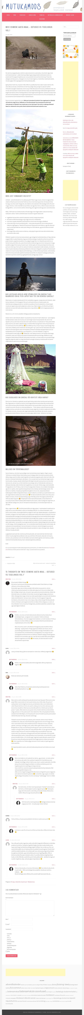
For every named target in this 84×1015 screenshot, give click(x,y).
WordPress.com (56, 1012)
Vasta (53, 579)
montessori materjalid (69, 995)
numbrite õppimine (49, 998)
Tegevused (22, 15)
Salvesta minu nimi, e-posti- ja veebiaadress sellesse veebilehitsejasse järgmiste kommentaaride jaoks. (9, 942)
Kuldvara (42, 19)
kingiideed (37, 988)
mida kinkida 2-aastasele (26, 995)
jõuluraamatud (15, 988)
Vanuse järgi (32, 15)
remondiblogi (41, 1001)
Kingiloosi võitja (11, 563)
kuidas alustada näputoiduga (61, 988)
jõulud (54, 984)
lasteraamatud (13, 991)
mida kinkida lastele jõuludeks (38, 995)
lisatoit (73, 992)
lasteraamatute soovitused (33, 991)
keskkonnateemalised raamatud (28, 988)
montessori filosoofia (60, 995)
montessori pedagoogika (11, 998)
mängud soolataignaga (40, 998)
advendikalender (13, 984)
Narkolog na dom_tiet (68, 120)
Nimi (7, 919)
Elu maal (12, 557)
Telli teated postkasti (69, 32)
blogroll (38, 984)
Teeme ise (41, 15)
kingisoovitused (49, 988)
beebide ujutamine (32, 984)
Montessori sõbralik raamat (25, 998)
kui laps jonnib (72, 988)
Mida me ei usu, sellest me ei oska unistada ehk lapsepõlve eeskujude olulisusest (70, 147)
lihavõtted (54, 991)
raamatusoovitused (31, 1001)
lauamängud (49, 991)
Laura (7, 840)
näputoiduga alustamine (61, 998)
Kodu (8, 15)
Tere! (14, 15)
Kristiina (8, 579)
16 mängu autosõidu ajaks (71, 128)
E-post (8, 924)
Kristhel (8, 697)
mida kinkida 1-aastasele (15, 995)
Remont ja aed (70, 15)
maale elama (8, 995)
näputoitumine (11, 1001)
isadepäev (49, 984)
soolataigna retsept (49, 1001)
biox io (64, 132)
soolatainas (56, 1001)
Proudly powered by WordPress (32, 1012)
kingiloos (42, 988)
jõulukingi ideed (63, 984)
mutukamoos (13, 611)
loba (76, 991)
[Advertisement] (70, 85)
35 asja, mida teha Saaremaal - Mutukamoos (23, 882)
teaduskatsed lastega (63, 1001)
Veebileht (8, 929)
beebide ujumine (24, 984)
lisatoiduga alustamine (63, 992)
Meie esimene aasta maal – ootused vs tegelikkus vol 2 (44, 564)
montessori (50, 995)
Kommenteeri (8, 898)
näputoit (72, 998)
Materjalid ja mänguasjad (55, 15)
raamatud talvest (21, 1001)
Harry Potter (43, 985)
